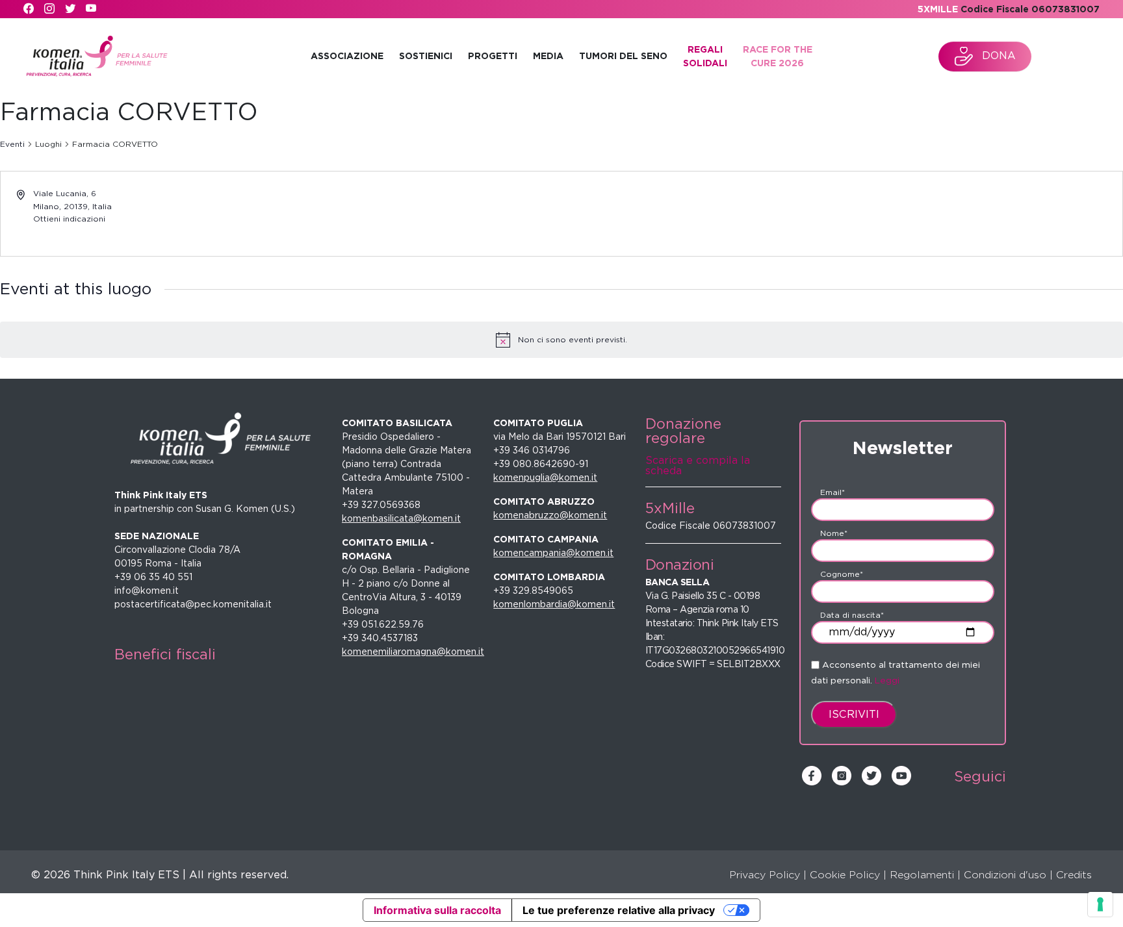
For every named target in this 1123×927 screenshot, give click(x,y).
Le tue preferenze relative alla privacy (619, 910)
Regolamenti (922, 875)
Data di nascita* (852, 615)
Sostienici (425, 56)
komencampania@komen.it (553, 553)
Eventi (12, 144)
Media (548, 56)
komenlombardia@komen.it (554, 604)
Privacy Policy (764, 875)
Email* (832, 492)
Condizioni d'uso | (1008, 875)
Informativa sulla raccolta (437, 910)
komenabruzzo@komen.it (550, 515)
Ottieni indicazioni (69, 218)
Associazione (347, 56)
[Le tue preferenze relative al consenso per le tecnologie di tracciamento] (1100, 904)
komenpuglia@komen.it (545, 477)
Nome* (833, 533)
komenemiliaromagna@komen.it (413, 651)
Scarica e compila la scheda (697, 465)
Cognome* (841, 574)
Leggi (887, 680)
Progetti (492, 56)
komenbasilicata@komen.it (401, 518)
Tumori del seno (623, 56)
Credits (1074, 875)
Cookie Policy (845, 875)
